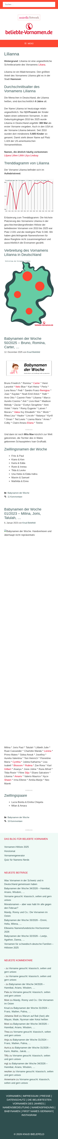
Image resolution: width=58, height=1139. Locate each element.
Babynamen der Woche (18, 493)
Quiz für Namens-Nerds (16, 859)
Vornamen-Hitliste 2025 (16, 847)
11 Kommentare (15, 496)
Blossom (18, 765)
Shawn (7, 780)
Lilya (27, 155)
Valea (17, 412)
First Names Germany (37, 1111)
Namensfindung (43, 1107)
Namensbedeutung (16, 1107)
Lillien (15, 155)
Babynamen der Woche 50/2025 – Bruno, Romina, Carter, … (25, 343)
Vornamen (13, 1096)
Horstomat (9, 851)
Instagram (29, 1115)
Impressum (30, 1096)
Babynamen (12, 1111)
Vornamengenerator (14, 855)
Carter (36, 383)
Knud (7, 1008)
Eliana (30, 423)
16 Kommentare (15, 821)
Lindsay (34, 155)
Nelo (17, 386)
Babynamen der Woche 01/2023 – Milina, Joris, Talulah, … (22, 513)
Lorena (47, 751)
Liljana (7, 155)
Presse (45, 1096)
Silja (27, 772)
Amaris (18, 776)
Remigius (45, 390)
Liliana (41, 64)
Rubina (28, 765)
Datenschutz (16, 1099)
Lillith (21, 155)
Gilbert (7, 769)
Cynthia (17, 762)
